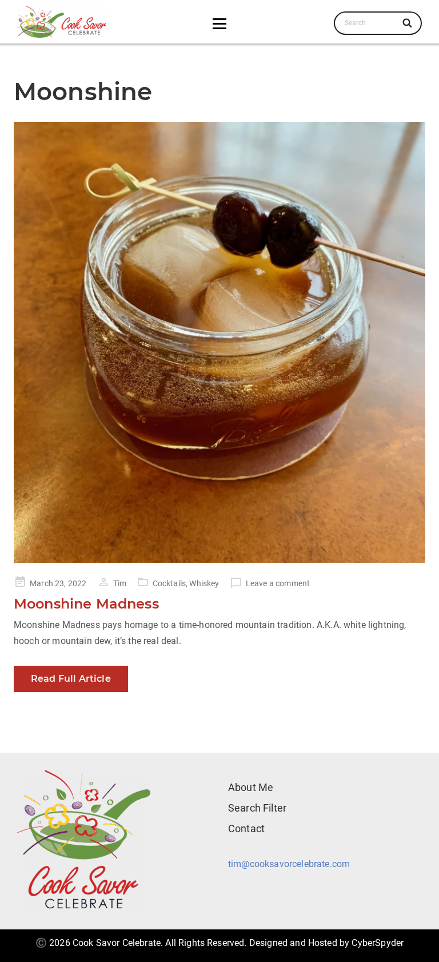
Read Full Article (71, 678)
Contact (246, 828)
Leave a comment (278, 583)
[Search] (408, 22)
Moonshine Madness (86, 603)
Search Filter (257, 808)
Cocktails (169, 583)
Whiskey (204, 583)
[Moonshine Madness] (219, 342)
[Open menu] (219, 23)
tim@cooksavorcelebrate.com (289, 863)
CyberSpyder (378, 942)
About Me (250, 787)
